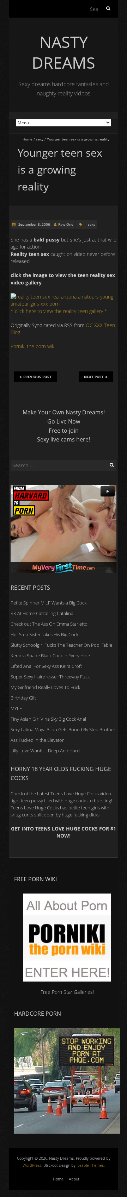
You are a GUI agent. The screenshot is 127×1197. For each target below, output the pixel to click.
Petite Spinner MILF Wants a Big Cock (48, 603)
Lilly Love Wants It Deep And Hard (45, 750)
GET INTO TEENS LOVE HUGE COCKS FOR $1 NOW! (63, 832)
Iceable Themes (90, 1165)
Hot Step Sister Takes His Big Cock (44, 634)
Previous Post (37, 376)
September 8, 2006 (33, 224)
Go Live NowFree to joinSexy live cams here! (63, 430)
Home (27, 139)
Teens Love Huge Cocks (35, 807)
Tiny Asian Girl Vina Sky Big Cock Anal (48, 719)
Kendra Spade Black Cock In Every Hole (50, 655)
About (74, 1179)
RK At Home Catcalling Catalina (42, 613)
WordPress (32, 1165)
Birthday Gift (23, 698)
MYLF (16, 708)
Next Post (94, 376)
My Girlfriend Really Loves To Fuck (45, 687)
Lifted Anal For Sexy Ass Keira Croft (46, 666)
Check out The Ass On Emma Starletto (49, 624)
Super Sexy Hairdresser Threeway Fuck (50, 676)
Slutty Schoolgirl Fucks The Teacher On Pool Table (61, 645)
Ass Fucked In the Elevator (37, 740)
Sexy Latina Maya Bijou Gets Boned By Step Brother (63, 729)
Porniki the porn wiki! (33, 346)
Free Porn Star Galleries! (67, 992)
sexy (39, 139)
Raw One (65, 224)
